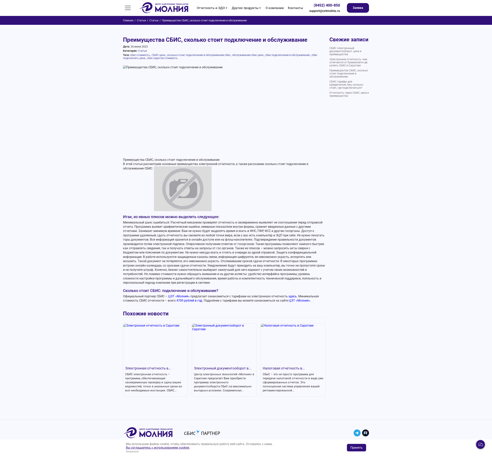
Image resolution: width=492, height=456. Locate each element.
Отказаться (132, 451)
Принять (356, 447)
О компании (275, 8)
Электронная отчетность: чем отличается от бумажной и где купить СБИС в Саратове (348, 62)
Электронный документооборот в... (222, 368)
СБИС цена (158, 55)
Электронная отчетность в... (148, 368)
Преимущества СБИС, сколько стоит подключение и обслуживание (348, 73)
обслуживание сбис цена (247, 55)
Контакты (295, 8)
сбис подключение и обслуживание (287, 55)
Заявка (358, 8)
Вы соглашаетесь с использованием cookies (157, 447)
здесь (292, 296)
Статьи (141, 20)
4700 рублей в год (189, 300)
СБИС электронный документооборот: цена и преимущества (345, 51)
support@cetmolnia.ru (324, 11)
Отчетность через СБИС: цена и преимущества (349, 94)
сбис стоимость (140, 55)
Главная (128, 20)
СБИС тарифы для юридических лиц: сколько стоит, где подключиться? (346, 84)
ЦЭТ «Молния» (179, 296)
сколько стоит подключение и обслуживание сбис (198, 55)
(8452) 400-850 (327, 5)
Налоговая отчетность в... (284, 368)
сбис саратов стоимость (162, 58)
